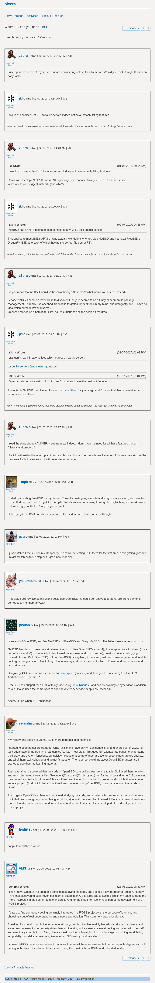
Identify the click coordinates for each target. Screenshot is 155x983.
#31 (70, 55)
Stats (51, 978)
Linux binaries (80, 685)
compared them (68, 390)
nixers (10, 4)
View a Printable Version (19, 967)
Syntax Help (12, 978)
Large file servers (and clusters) (27, 366)
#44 (68, 868)
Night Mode (38, 978)
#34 (65, 206)
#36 (65, 334)
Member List (64, 978)
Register (57, 15)
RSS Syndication (85, 978)
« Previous (131, 28)
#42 (74, 723)
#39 (66, 536)
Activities (32, 15)
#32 (65, 98)
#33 (70, 148)
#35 (70, 275)
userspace (67, 673)
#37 (70, 427)
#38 (70, 482)
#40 (83, 581)
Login (45, 15)
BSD (45, 27)
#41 (72, 625)
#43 (75, 829)
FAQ (25, 978)
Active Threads (14, 15)
